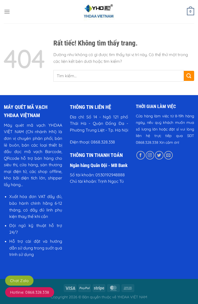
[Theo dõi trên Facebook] (140, 155)
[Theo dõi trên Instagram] (150, 155)
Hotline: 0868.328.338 (29, 292)
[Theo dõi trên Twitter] (159, 155)
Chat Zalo (19, 280)
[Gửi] (189, 76)
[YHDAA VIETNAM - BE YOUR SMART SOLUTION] (99, 11)
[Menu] (7, 11)
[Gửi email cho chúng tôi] (168, 155)
